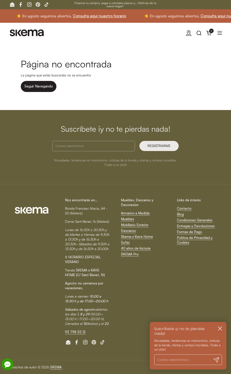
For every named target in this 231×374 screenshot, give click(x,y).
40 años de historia (135, 248)
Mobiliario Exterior (134, 225)
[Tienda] (189, 33)
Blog (180, 214)
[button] (199, 33)
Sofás (125, 242)
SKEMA (56, 367)
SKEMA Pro (130, 254)
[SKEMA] (27, 32)
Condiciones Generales (195, 220)
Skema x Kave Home (137, 236)
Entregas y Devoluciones (196, 226)
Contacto (184, 208)
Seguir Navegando (38, 86)
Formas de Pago (189, 232)
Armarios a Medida (135, 213)
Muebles (127, 219)
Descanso (128, 231)
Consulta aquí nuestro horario (93, 16)
